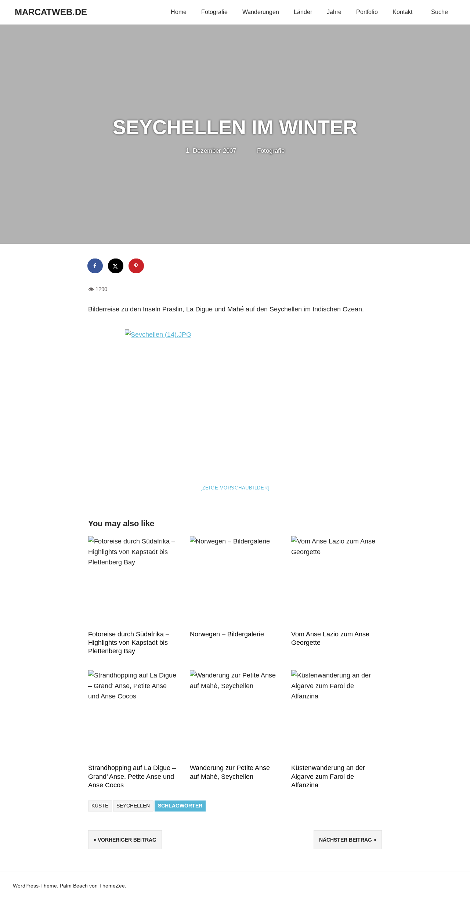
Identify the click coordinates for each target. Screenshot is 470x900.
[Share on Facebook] (95, 266)
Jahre (334, 12)
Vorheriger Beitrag (127, 840)
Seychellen (133, 806)
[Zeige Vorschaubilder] (235, 488)
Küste (99, 806)
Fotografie (214, 12)
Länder (303, 12)
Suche (439, 12)
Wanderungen (260, 12)
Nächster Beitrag (345, 840)
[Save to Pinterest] (136, 266)
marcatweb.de (51, 12)
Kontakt (402, 12)
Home (179, 12)
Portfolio (367, 12)
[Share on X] (116, 266)
